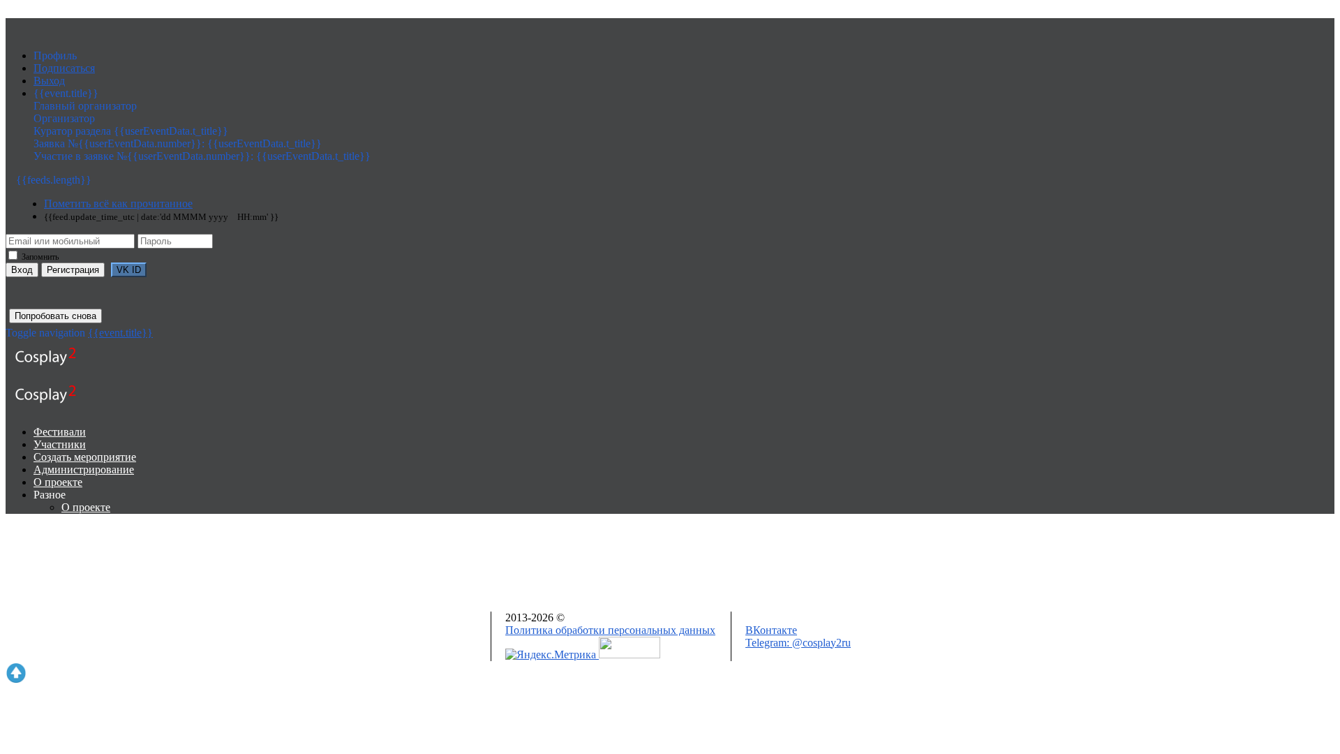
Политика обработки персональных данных (610, 630)
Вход (22, 270)
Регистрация (73, 270)
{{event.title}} (120, 333)
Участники (60, 444)
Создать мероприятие (85, 457)
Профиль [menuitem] (55, 55)
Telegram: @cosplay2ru (798, 643)
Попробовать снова (55, 316)
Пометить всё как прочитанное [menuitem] (118, 203)
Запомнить (39, 257)
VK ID (129, 270)
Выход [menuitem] (49, 81)
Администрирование (84, 469)
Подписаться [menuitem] (64, 68)
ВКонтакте (771, 630)
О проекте (58, 482)
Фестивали (60, 432)
